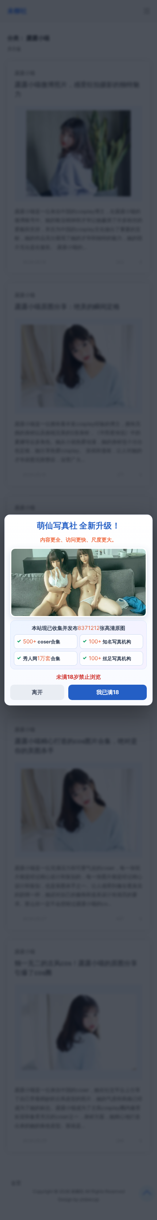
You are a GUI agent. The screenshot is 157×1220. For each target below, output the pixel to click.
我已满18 (107, 692)
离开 (37, 692)
